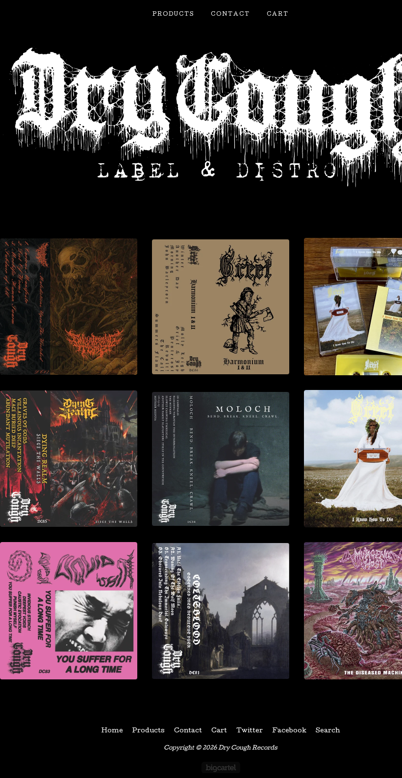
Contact (230, 14)
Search (328, 731)
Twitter (249, 731)
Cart (278, 14)
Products (173, 14)
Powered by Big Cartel (220, 767)
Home (112, 731)
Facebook (289, 731)
